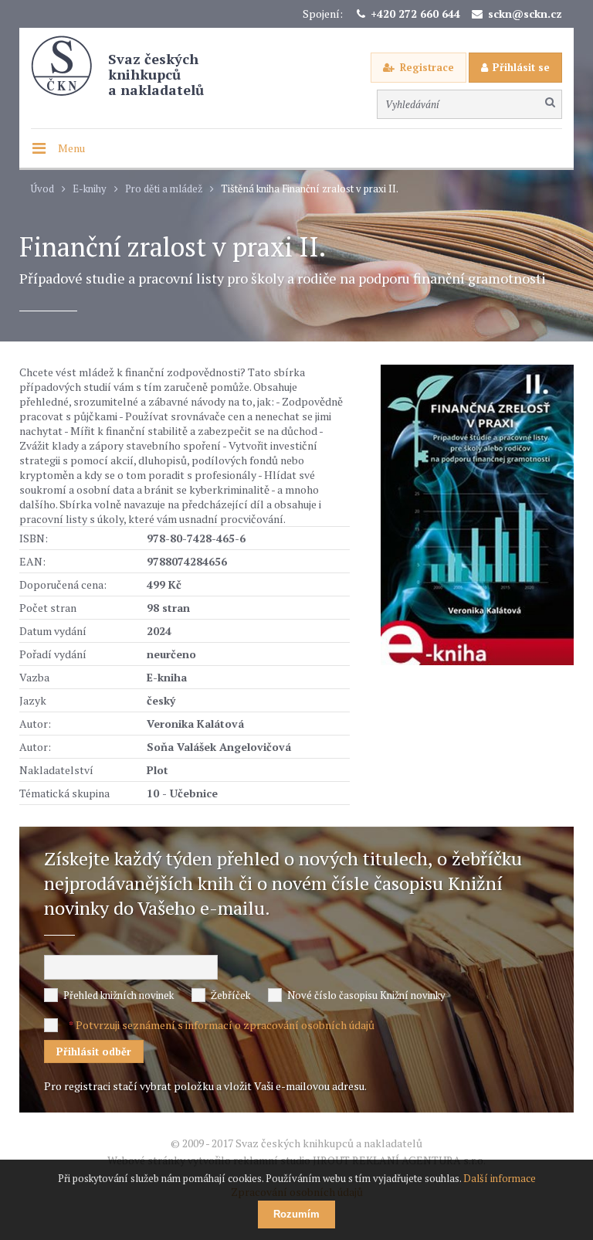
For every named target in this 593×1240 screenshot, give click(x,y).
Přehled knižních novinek (118, 995)
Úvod (42, 189)
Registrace (427, 67)
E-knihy (90, 189)
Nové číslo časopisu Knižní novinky (366, 995)
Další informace (499, 1178)
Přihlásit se (521, 67)
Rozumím (296, 1214)
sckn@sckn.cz (525, 13)
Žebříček (230, 995)
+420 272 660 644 (415, 13)
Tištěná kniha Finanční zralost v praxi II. (309, 189)
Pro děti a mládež (163, 189)
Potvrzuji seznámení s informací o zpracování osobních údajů (225, 1024)
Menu (71, 148)
